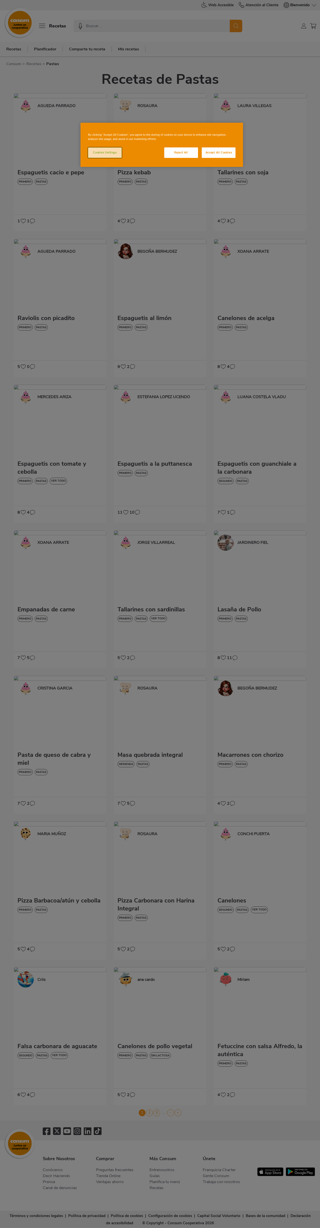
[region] (161, 145)
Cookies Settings (104, 152)
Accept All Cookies (219, 152)
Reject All (181, 152)
